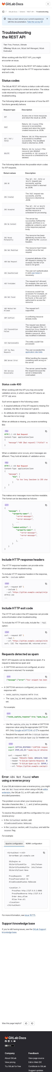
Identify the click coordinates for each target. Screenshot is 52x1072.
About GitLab (10, 1058)
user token (35, 273)
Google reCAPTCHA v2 (25, 730)
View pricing (10, 1062)
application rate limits (34, 352)
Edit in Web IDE (35, 1062)
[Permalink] (20, 80)
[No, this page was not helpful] (32, 1023)
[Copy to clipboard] (46, 431)
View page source (36, 1058)
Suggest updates (35, 1070)
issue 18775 (30, 915)
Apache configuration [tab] (14, 844)
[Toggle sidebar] (3, 11)
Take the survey (33, 22)
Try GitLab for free (13, 1066)
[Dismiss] (47, 18)
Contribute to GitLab (37, 1066)
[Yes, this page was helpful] (26, 1023)
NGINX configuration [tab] (34, 844)
